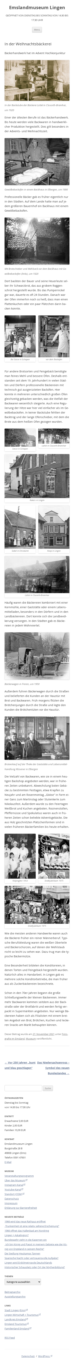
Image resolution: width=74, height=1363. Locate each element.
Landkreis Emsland (15, 1319)
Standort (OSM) (13, 1194)
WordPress (44, 1356)
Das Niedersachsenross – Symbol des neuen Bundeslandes (53, 1068)
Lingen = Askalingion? (17, 1235)
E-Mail (8, 1162)
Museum (31, 1038)
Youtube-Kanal (13, 1189)
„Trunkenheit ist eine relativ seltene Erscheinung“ (32, 1226)
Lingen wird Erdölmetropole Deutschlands (28, 1262)
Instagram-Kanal (14, 1185)
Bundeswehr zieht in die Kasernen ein (26, 1239)
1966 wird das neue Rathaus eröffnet (25, 1221)
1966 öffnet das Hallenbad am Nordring (27, 1230)
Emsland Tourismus (16, 1324)
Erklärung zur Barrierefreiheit (21, 1207)
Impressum (11, 1203)
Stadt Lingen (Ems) (15, 1310)
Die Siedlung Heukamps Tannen (22, 1253)
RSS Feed (10, 1337)
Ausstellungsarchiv (15, 1296)
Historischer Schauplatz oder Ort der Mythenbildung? (35, 1267)
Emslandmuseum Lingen (37, 7)
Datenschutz (12, 1198)
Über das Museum (15, 1180)
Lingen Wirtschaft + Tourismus (22, 1315)
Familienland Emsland (17, 1328)
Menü (37, 29)
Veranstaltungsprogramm (19, 1175)
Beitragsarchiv (12, 1292)
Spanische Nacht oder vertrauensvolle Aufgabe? (31, 1258)
